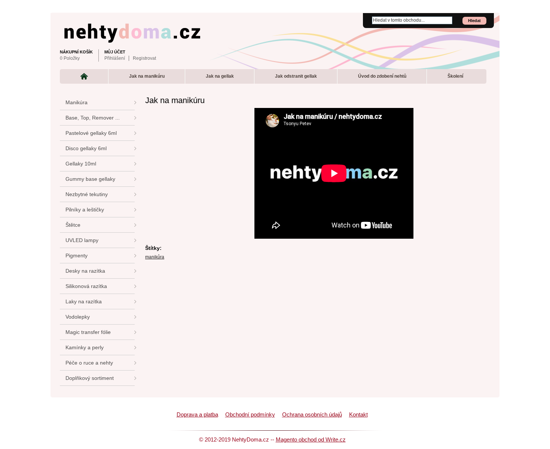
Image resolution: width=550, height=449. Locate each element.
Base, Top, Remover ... (92, 118)
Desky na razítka (85, 271)
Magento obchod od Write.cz (311, 440)
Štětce (72, 225)
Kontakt (358, 415)
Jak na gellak (220, 76)
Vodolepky (77, 317)
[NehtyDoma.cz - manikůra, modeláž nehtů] (273, 31)
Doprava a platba (197, 415)
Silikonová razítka (86, 286)
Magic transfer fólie (88, 332)
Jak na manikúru (147, 76)
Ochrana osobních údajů (312, 415)
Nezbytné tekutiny (86, 194)
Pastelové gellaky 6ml (91, 133)
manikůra (154, 257)
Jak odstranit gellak (296, 76)
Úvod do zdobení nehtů (382, 76)
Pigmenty (76, 255)
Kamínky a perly (84, 347)
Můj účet (114, 52)
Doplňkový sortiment (89, 378)
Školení (455, 76)
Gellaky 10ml (80, 164)
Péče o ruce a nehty (89, 363)
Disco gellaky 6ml (86, 148)
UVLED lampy (81, 240)
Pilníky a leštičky (84, 210)
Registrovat (144, 58)
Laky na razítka (83, 301)
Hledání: (367, 17)
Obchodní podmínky (250, 415)
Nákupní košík (76, 52)
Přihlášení (114, 58)
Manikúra (76, 102)
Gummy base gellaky (90, 179)
